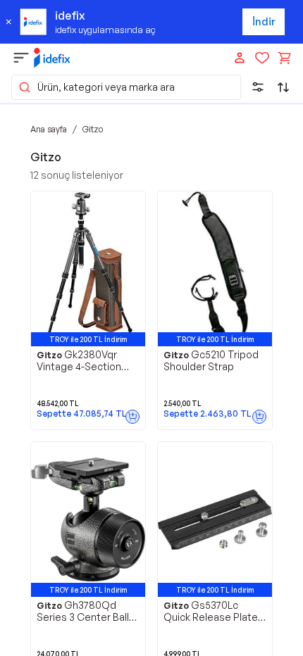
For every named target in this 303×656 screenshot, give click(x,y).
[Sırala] (283, 87)
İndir (264, 21)
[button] (126, 87)
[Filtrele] (257, 87)
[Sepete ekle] (132, 417)
